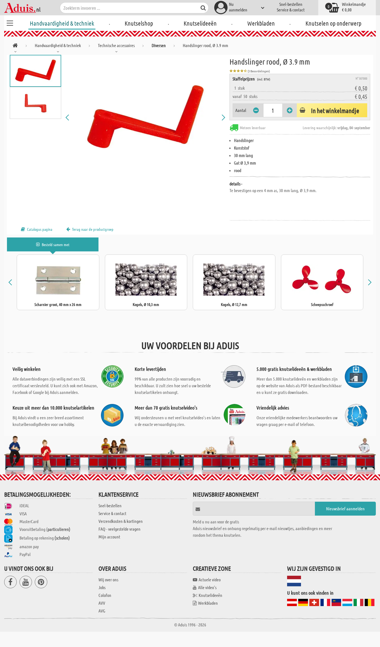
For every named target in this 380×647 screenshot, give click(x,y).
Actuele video (210, 579)
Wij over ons (108, 579)
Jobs (101, 587)
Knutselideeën (200, 23)
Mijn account (109, 536)
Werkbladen (261, 23)
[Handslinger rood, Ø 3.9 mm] (145, 117)
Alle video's (207, 587)
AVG (101, 610)
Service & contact (291, 9)
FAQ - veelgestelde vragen (119, 528)
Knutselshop (139, 23)
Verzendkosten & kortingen (120, 521)
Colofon (104, 595)
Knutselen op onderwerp (333, 23)
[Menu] (9, 22)
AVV (101, 603)
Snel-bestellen (290, 4)
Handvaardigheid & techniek (62, 23)
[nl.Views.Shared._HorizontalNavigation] (15, 46)
